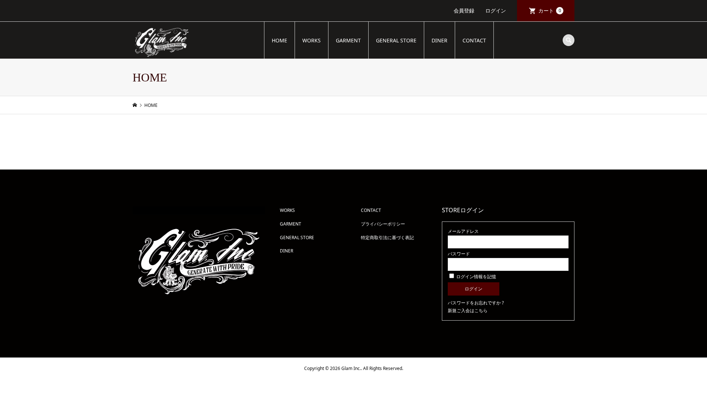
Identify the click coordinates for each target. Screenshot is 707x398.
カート (549, 10)
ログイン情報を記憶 (475, 276)
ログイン (495, 10)
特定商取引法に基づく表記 (387, 237)
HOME (279, 40)
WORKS (311, 40)
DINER (439, 40)
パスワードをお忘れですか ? (476, 303)
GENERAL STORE (396, 40)
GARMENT (348, 40)
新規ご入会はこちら (468, 310)
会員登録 (464, 10)
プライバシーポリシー (383, 224)
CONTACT (474, 40)
